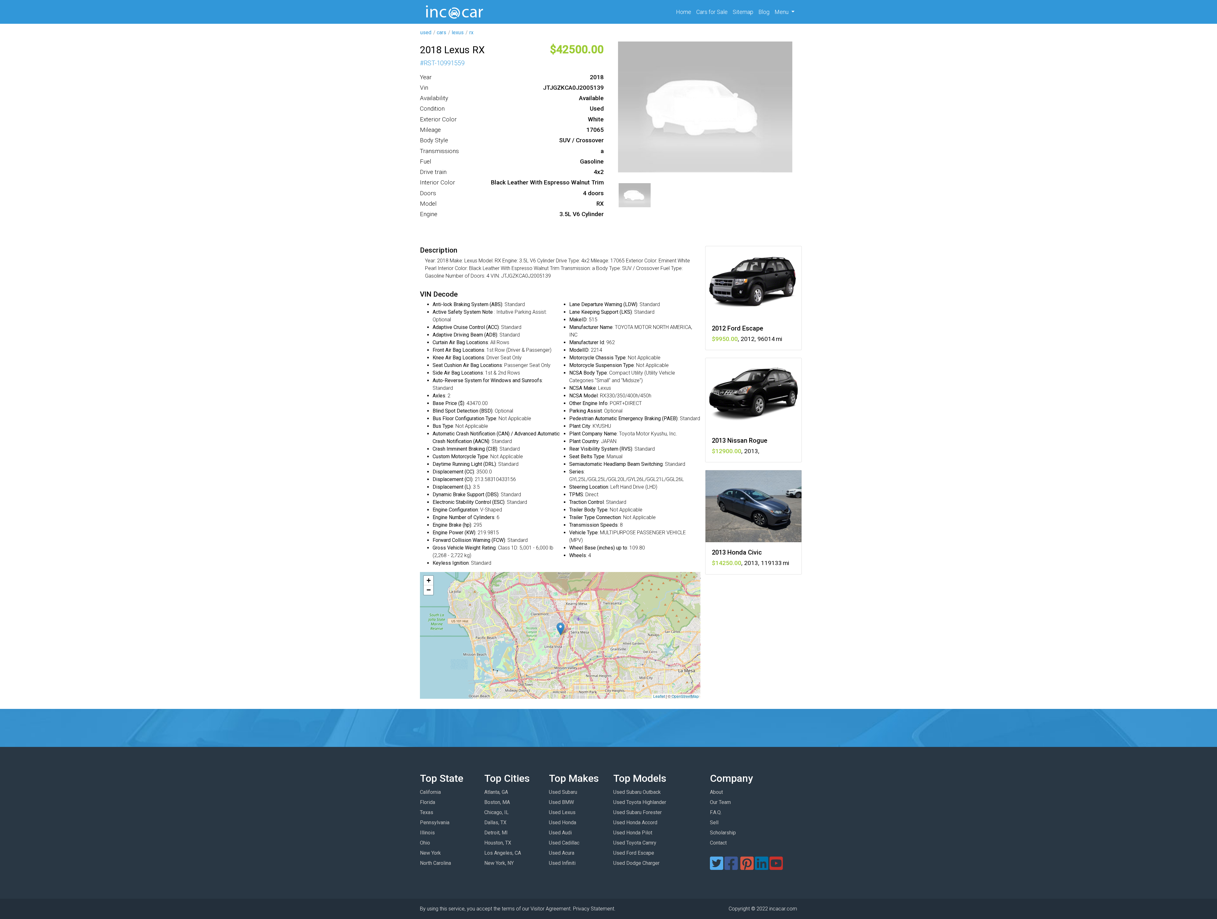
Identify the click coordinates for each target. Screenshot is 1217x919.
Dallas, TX (495, 822)
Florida (427, 802)
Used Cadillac (564, 843)
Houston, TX (497, 843)
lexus (458, 32)
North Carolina (435, 863)
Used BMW (561, 802)
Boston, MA (497, 802)
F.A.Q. (716, 812)
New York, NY (499, 863)
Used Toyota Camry (634, 843)
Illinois (427, 833)
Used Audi (560, 833)
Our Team (720, 802)
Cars (712, 12)
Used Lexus (562, 812)
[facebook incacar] (731, 867)
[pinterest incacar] (747, 867)
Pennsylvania (434, 822)
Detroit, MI (496, 833)
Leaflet (659, 696)
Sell (714, 822)
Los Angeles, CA (502, 853)
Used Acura (561, 853)
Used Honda (562, 822)
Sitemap (743, 12)
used (425, 32)
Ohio (425, 843)
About (716, 792)
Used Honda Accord (635, 822)
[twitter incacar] (716, 867)
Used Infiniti (562, 863)
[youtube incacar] (776, 867)
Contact (718, 843)
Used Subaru (563, 792)
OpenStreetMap (685, 696)
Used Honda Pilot (632, 833)
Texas (426, 812)
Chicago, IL (496, 812)
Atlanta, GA (496, 792)
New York (430, 853)
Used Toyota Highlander (639, 802)
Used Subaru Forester (637, 812)
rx (471, 32)
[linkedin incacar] (761, 867)
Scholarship (723, 833)
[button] (560, 628)
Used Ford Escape (633, 853)
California (430, 792)
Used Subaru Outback (637, 792)
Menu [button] (782, 12)
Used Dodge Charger (636, 863)
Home (685, 11)
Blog (763, 12)
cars (441, 32)
